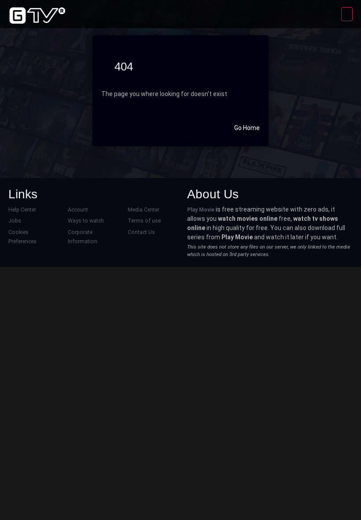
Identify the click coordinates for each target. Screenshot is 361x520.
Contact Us (141, 232)
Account (78, 210)
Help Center (22, 210)
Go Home (247, 127)
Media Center (143, 210)
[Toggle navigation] (347, 14)
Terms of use (144, 221)
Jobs (14, 221)
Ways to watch (86, 221)
